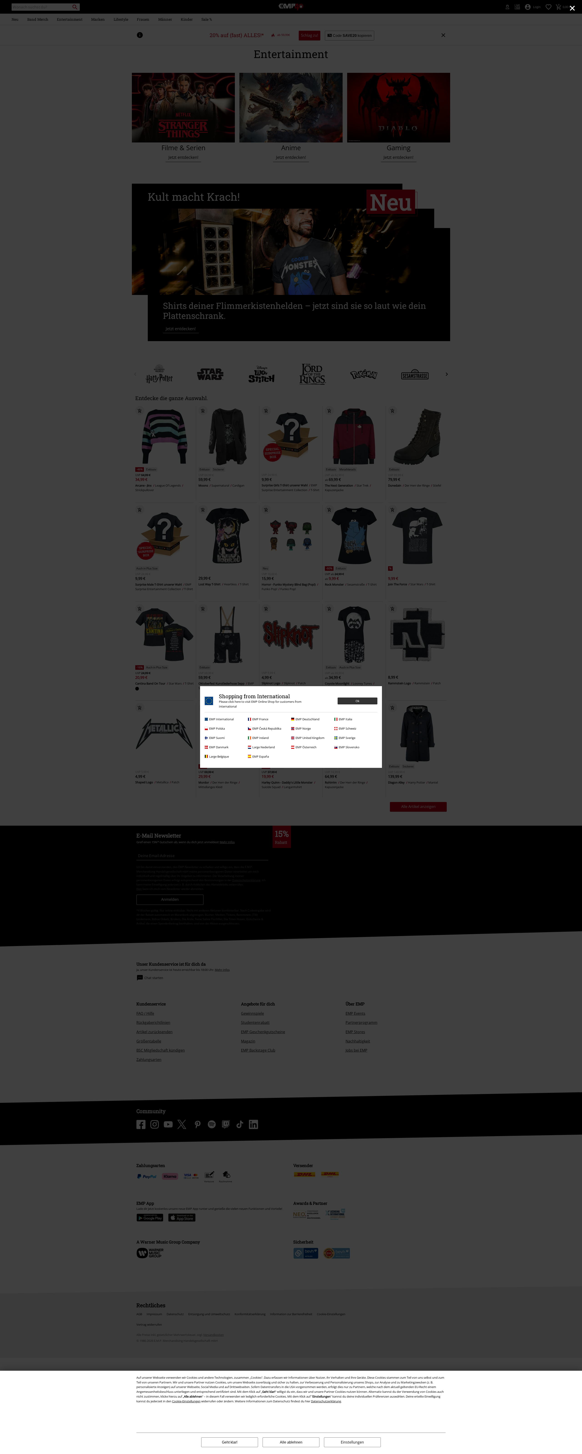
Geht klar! (229, 1442)
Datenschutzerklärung (326, 1401)
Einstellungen (352, 1442)
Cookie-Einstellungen (186, 1401)
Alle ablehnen (291, 1442)
